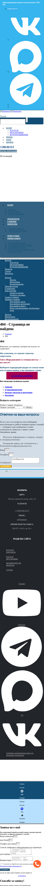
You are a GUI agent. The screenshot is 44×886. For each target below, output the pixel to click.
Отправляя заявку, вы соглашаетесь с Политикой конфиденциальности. (19, 444)
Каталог (9, 128)
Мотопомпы (14, 212)
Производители (13, 219)
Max (22, 794)
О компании (11, 221)
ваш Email (4, 840)
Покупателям (12, 224)
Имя (2, 450)
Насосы (12, 210)
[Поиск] (27, 120)
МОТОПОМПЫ (16, 133)
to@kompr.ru (22, 520)
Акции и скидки (16, 229)
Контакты (9, 142)
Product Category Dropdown (11, 405)
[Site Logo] (11, 111)
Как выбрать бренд (17, 248)
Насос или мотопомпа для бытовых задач (20, 251)
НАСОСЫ (14, 130)
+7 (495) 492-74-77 (22, 511)
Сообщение (5, 462)
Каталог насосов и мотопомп (18, 393)
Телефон (4, 454)
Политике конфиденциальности (11, 866)
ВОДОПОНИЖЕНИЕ (19, 135)
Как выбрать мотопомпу (20, 245)
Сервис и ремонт (13, 236)
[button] (3, 116)
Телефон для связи (8, 844)
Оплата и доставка (18, 231)
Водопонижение (16, 214)
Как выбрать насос (17, 243)
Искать (29, 407)
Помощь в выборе (14, 238)
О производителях (13, 390)
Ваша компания (7, 836)
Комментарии (6, 860)
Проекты (9, 137)
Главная (8, 387)
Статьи (8, 139)
